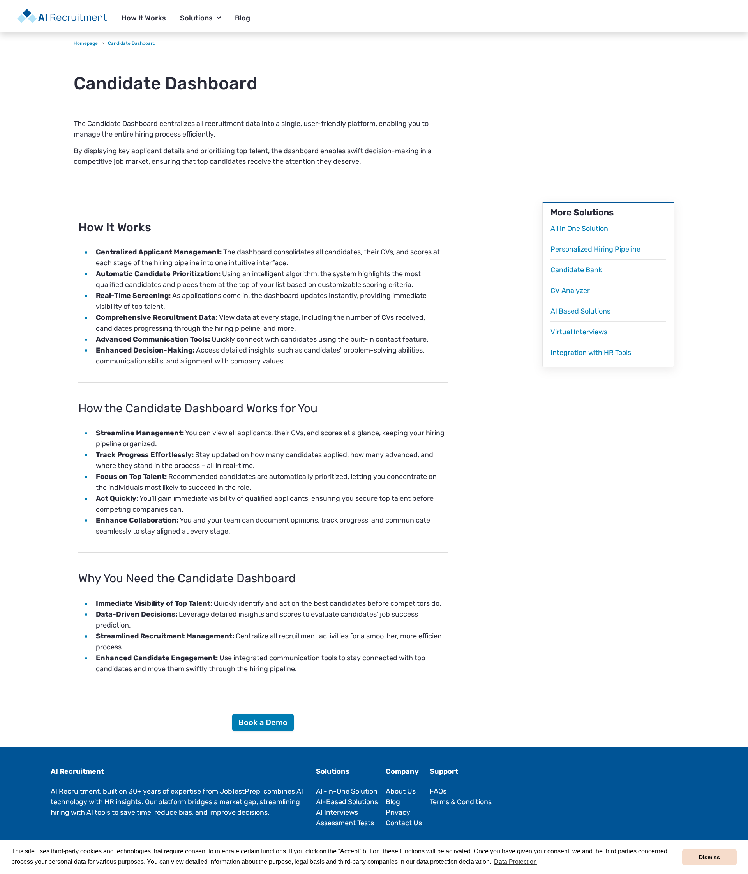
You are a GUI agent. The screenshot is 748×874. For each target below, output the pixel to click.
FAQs (438, 791)
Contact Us (404, 823)
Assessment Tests (345, 823)
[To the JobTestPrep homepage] (62, 16)
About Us (401, 791)
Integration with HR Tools (590, 352)
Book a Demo (263, 722)
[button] (143, 18)
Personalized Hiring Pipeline (595, 249)
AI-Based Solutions (347, 802)
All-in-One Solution (347, 791)
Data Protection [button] (515, 861)
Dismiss (709, 857)
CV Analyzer (570, 290)
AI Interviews (337, 812)
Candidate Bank (576, 270)
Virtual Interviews (578, 332)
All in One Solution (579, 228)
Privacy (398, 812)
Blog (393, 802)
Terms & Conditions (461, 802)
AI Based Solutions (580, 311)
